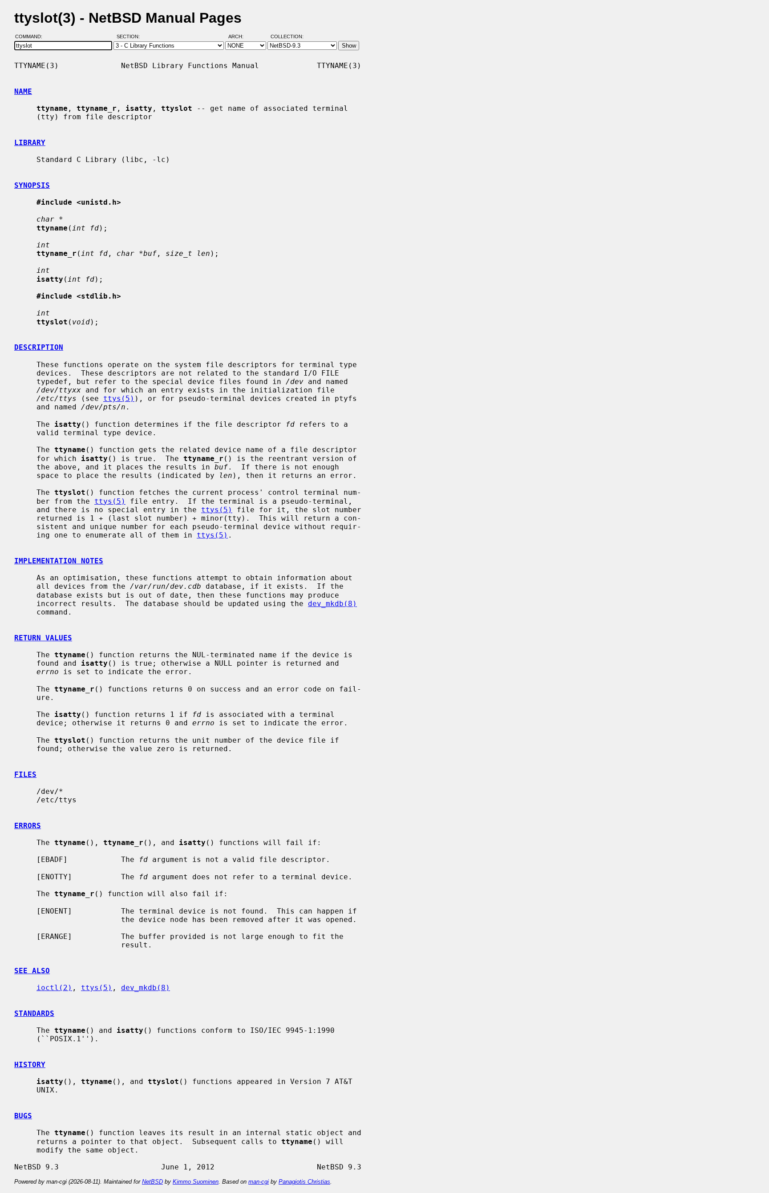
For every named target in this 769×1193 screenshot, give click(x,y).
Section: (130, 37)
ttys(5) (118, 398)
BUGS (23, 1116)
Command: (31, 37)
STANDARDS (34, 1013)
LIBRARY (29, 142)
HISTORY (29, 1064)
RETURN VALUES (43, 638)
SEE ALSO (32, 971)
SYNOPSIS (32, 185)
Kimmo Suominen (196, 1181)
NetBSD (152, 1181)
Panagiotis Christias (304, 1181)
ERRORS (27, 825)
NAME (23, 91)
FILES (25, 774)
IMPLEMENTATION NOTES (58, 561)
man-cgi (258, 1181)
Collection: (287, 37)
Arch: (239, 37)
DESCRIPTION (38, 347)
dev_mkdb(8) (332, 603)
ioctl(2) (54, 987)
